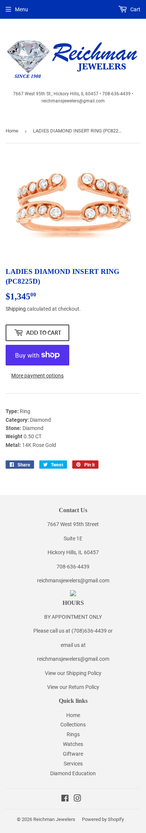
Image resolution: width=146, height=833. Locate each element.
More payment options (37, 376)
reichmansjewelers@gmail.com (73, 580)
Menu (21, 9)
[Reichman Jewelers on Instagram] (77, 799)
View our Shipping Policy (73, 673)
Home (12, 131)
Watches (73, 744)
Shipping (16, 309)
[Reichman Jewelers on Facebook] (65, 799)
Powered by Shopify (103, 819)
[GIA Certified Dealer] (73, 594)
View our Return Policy (73, 687)
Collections (73, 725)
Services (73, 764)
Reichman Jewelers (54, 819)
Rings (73, 734)
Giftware (73, 754)
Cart (134, 9)
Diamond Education (73, 773)
